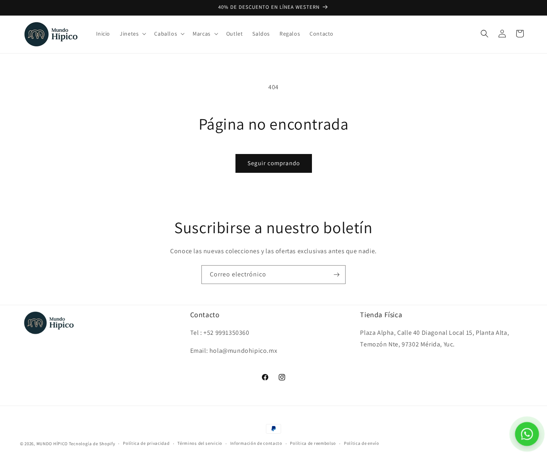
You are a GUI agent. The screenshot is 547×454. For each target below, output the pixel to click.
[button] (132, 33)
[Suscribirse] (336, 274)
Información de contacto (256, 443)
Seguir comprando (273, 163)
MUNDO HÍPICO (52, 443)
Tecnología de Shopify (92, 443)
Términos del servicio (199, 443)
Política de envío (361, 443)
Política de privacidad (146, 443)
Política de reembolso (313, 443)
